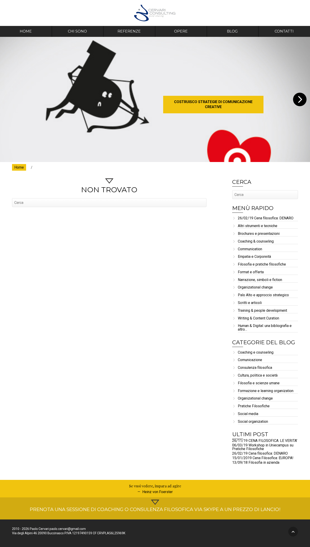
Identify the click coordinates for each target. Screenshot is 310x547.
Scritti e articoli (250, 303)
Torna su (293, 532)
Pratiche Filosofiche (254, 406)
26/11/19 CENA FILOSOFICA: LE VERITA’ (264, 440)
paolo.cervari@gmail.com (67, 529)
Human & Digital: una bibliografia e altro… (265, 328)
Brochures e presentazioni (259, 234)
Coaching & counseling (256, 241)
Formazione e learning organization (265, 391)
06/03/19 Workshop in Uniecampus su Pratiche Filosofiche (262, 447)
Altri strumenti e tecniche (257, 226)
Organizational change (255, 287)
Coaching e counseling (255, 353)
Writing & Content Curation (258, 318)
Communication (250, 249)
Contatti (284, 31)
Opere (181, 31)
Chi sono (77, 31)
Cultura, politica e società (258, 375)
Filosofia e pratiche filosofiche (262, 264)
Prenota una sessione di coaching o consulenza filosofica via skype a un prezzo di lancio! (155, 509)
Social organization (253, 422)
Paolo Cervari (155, 13)
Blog (232, 31)
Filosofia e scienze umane (259, 383)
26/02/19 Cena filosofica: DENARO (265, 218)
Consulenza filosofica (255, 368)
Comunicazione (250, 360)
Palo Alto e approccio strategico (263, 295)
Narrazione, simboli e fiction (260, 280)
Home (26, 31)
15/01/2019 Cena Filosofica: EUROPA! (262, 458)
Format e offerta (251, 272)
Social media (248, 414)
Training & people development (262, 311)
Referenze (129, 31)
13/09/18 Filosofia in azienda (255, 462)
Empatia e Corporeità (254, 257)
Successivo (300, 99)
